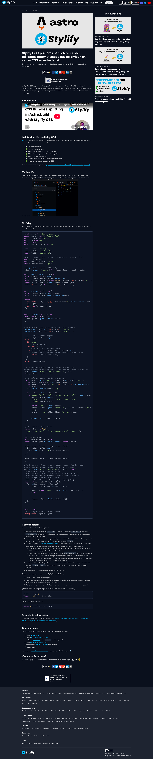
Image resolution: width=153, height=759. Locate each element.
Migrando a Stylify (100, 693)
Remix (100, 700)
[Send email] (71, 72)
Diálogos (74, 718)
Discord (30, 736)
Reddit (42, 736)
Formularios (96, 718)
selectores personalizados (40, 637)
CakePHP (45, 700)
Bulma (31, 711)
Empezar (25, 690)
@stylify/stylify (72, 728)
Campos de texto (69, 721)
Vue (29, 703)
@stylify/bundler (36, 728)
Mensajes (116, 718)
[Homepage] (8, 3)
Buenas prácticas (39, 693)
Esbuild (52, 700)
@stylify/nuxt (47, 728)
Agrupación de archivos (70, 693)
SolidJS (113, 700)
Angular (24, 700)
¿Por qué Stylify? (67, 3)
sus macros (36, 640)
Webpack (34, 703)
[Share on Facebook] (53, 72)
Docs (35, 3)
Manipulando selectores (86, 693)
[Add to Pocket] (60, 72)
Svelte (119, 700)
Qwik (88, 700)
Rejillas (104, 718)
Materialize (54, 711)
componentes (34, 635)
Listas (109, 718)
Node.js (76, 700)
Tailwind (97, 711)
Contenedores (66, 718)
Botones (57, 718)
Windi (108, 711)
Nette (64, 700)
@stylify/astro (26, 728)
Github (24, 736)
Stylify (24, 140)
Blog (86, 3)
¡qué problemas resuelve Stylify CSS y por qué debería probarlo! (68, 165)
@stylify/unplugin (83, 728)
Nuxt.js (83, 700)
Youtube (48, 736)
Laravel (58, 700)
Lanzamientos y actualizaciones (116, 693)
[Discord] (141, 3)
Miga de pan (49, 718)
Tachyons (90, 711)
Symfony (126, 700)
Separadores (83, 718)
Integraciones (27, 698)
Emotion (37, 711)
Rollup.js (106, 700)
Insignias (40, 718)
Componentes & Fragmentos (49, 3)
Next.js (70, 700)
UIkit (103, 711)
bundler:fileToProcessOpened (49, 544)
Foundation (45, 711)
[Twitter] (145, 3)
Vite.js (23, 703)
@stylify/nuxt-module (59, 728)
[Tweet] (56, 72)
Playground (94, 3)
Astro (30, 700)
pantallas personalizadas (38, 642)
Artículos (33, 718)
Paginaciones (41, 721)
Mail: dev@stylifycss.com (50, 743)
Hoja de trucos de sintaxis (53, 693)
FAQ (101, 3)
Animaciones (25, 718)
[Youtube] (149, 3)
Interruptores (58, 721)
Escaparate (79, 3)
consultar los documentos (39, 651)
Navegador (37, 700)
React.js (94, 700)
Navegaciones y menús (29, 721)
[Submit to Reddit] (63, 72)
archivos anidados (42, 645)
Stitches (69, 711)
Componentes (27, 715)
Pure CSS (62, 711)
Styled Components (79, 711)
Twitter (36, 736)
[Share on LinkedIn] (67, 72)
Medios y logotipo (27, 743)
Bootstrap (25, 711)
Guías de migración (28, 708)
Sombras (50, 721)
